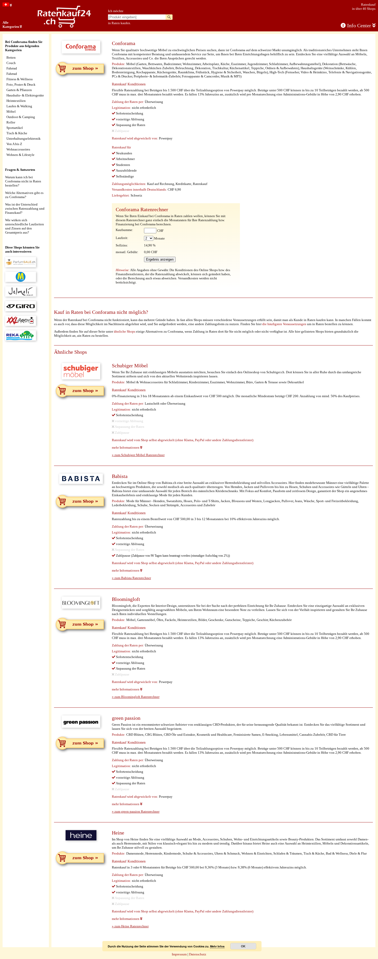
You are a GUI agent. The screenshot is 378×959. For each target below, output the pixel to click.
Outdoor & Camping (20, 117)
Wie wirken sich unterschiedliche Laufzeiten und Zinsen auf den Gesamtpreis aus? (24, 226)
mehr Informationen (126, 447)
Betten (11, 57)
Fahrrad (11, 68)
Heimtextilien (16, 101)
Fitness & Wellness (19, 79)
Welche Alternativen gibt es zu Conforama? (24, 195)
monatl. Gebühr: (127, 252)
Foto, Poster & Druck (20, 84)
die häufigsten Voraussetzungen (284, 324)
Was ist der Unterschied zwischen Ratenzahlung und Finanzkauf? (24, 208)
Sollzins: (122, 245)
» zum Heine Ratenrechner (130, 926)
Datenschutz (197, 954)
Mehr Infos (217, 946)
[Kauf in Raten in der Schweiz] (7, 5)
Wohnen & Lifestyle (20, 155)
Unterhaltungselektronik (23, 138)
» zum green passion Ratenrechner (135, 811)
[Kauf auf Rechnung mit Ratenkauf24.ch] (64, 26)
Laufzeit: (122, 238)
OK (243, 946)
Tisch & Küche (16, 133)
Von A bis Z (14, 144)
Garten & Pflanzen (19, 90)
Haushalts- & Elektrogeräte (25, 95)
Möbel (11, 111)
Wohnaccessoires (18, 149)
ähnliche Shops (124, 331)
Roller (10, 122)
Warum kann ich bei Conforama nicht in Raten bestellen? (23, 181)
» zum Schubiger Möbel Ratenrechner (138, 455)
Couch (11, 63)
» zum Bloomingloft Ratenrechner (135, 697)
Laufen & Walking (19, 106)
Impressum (179, 954)
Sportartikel (14, 128)
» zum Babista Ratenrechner (131, 578)
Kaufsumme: (124, 230)
